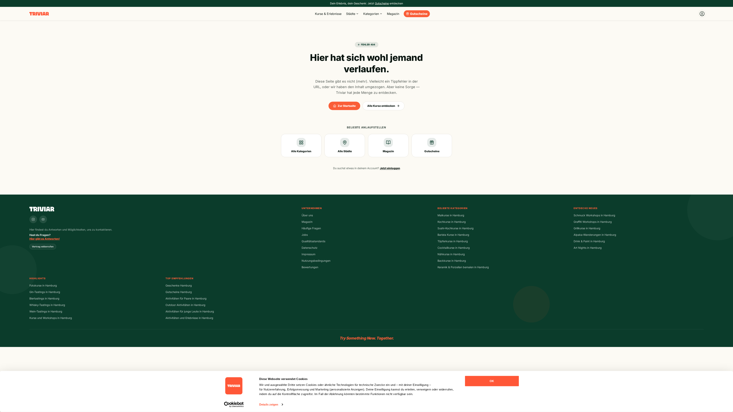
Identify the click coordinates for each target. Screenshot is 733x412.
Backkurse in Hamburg (452, 260)
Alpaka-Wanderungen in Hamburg (595, 234)
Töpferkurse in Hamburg (453, 241)
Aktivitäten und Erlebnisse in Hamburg (189, 317)
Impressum (308, 254)
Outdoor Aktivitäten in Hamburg (185, 305)
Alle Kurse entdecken (381, 105)
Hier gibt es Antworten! (44, 238)
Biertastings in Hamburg (44, 298)
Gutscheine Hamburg (178, 292)
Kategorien (371, 14)
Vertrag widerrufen (43, 246)
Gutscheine (419, 14)
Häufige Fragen (311, 228)
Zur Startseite (347, 105)
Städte (350, 14)
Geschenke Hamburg (178, 285)
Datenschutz (309, 247)
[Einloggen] (702, 14)
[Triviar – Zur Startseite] (39, 14)
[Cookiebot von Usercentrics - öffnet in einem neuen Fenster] (234, 404)
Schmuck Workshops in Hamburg (594, 215)
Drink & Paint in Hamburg (589, 241)
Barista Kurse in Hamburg (453, 234)
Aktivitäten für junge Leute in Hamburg (189, 311)
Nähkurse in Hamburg (451, 254)
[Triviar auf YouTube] (43, 219)
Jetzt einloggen (390, 168)
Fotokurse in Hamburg (43, 285)
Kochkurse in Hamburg (452, 221)
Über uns (307, 215)
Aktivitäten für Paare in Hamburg (186, 298)
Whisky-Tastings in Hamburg (47, 305)
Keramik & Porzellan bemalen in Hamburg (463, 267)
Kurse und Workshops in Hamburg (50, 317)
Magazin (393, 14)
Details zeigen (268, 404)
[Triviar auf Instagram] (33, 219)
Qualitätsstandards (313, 241)
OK (492, 381)
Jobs (305, 234)
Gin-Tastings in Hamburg (44, 292)
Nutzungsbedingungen (316, 260)
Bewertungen (310, 267)
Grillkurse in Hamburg (587, 228)
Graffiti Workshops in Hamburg (593, 221)
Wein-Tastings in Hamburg (45, 311)
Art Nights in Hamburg (588, 247)
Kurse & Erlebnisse (328, 14)
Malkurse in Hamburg (451, 215)
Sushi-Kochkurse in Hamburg (456, 228)
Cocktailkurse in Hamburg (454, 247)
